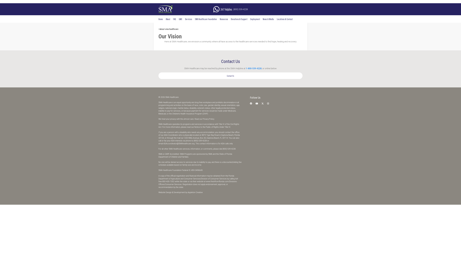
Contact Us (230, 75)
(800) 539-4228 (240, 9)
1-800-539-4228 (254, 68)
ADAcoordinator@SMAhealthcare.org (179, 143)
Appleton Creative (195, 192)
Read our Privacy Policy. (205, 119)
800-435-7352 (168, 181)
